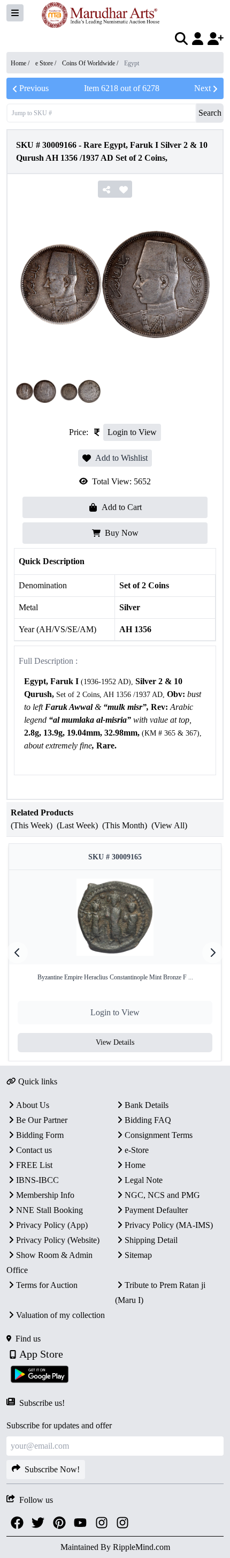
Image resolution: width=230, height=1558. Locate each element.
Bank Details (146, 1105)
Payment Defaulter (156, 1210)
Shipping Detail (151, 1240)
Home (135, 1165)
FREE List (34, 1165)
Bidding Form (40, 1135)
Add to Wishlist (121, 457)
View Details (115, 1042)
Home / (21, 63)
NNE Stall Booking (49, 1210)
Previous (34, 88)
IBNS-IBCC (37, 1180)
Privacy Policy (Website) (57, 1240)
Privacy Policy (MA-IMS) (169, 1225)
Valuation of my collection (60, 1315)
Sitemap (138, 1255)
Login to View (132, 432)
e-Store (137, 1150)
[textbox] (115, 720)
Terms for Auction (47, 1285)
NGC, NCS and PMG (162, 1195)
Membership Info (45, 1195)
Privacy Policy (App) (52, 1225)
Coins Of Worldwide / (91, 63)
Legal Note (144, 1180)
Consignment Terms (159, 1135)
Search (209, 112)
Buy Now (122, 532)
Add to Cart (122, 507)
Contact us (34, 1150)
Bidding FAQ (148, 1120)
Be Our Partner (41, 1120)
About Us (32, 1105)
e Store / (46, 63)
